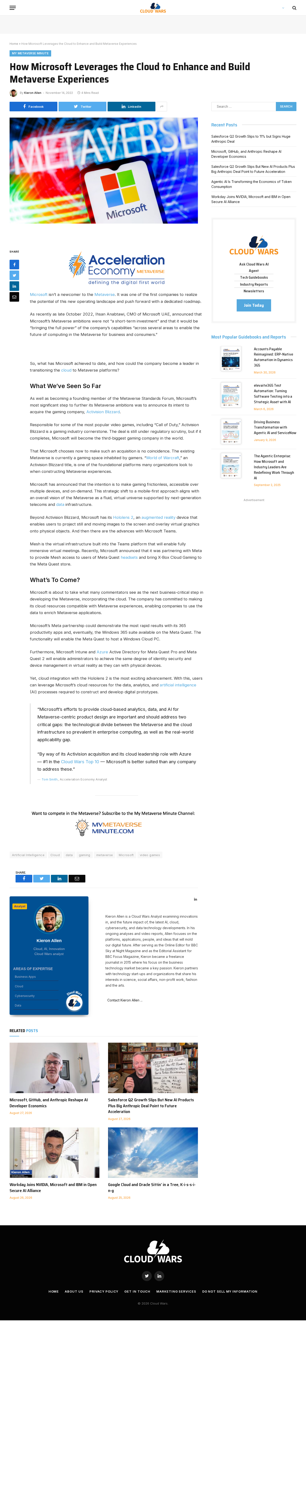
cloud (66, 370)
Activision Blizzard (103, 411)
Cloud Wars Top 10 (80, 761)
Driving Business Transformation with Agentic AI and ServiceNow (275, 427)
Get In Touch (137, 1291)
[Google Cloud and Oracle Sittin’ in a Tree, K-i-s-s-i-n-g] (153, 1152)
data (61, 504)
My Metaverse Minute (30, 53)
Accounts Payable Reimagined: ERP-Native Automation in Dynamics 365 (273, 357)
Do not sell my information (230, 1291)
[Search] (293, 7)
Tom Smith (50, 779)
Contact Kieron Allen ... (123, 1000)
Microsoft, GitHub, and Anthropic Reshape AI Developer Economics (49, 1103)
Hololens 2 (123, 517)
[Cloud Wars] (153, 8)
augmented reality (158, 517)
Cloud (55, 855)
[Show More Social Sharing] (162, 106)
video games (150, 855)
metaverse (104, 855)
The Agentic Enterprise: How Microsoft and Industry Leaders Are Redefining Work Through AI (274, 467)
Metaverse (104, 294)
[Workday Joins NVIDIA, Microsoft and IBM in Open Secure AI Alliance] (54, 1152)
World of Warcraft (162, 457)
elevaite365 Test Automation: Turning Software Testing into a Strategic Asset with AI (273, 394)
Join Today (254, 305)
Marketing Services (176, 1291)
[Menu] (13, 7)
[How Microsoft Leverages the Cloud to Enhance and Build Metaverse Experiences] (104, 179)
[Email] (14, 296)
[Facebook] (14, 264)
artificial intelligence (177, 685)
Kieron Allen (32, 93)
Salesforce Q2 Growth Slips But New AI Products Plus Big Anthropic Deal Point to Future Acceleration (151, 1105)
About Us (74, 1291)
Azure (102, 652)
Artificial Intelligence (28, 855)
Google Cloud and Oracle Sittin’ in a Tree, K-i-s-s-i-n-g (152, 1187)
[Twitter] (14, 275)
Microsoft (39, 294)
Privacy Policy (104, 1291)
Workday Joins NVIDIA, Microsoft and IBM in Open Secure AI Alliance (53, 1187)
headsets (130, 557)
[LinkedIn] (14, 286)
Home (14, 43)
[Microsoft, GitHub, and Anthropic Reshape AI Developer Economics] (54, 1068)
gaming (84, 855)
